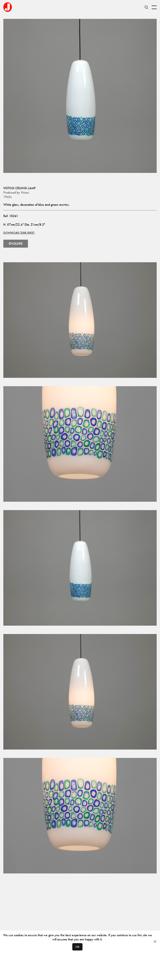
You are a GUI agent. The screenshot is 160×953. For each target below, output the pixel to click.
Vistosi (25, 192)
